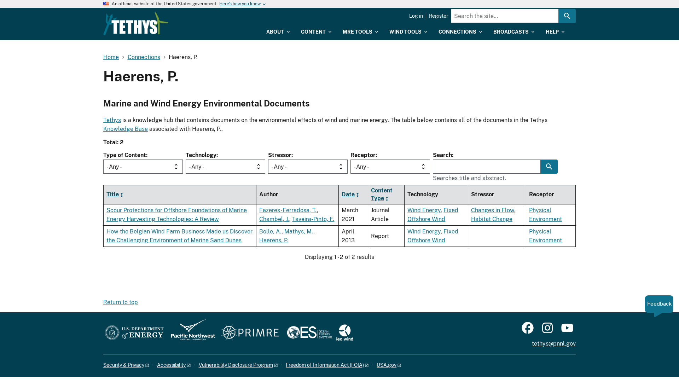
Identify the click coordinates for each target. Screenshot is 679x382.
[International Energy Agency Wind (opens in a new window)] (345, 333)
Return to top (120, 302)
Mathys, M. (298, 231)
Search (442, 155)
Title (112, 194)
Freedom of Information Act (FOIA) (325, 365)
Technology (201, 155)
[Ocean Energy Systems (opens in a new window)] (310, 333)
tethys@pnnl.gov (554, 343)
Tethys (112, 120)
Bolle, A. (270, 231)
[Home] (135, 24)
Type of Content (124, 155)
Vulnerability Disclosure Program (236, 365)
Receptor (363, 155)
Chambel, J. (274, 219)
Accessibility (171, 365)
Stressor (279, 155)
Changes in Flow (492, 210)
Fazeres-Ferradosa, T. (288, 210)
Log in (416, 15)
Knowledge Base (125, 129)
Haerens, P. (273, 240)
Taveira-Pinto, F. (313, 219)
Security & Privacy (123, 365)
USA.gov (386, 365)
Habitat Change (491, 219)
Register (438, 15)
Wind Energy (424, 210)
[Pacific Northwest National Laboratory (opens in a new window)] (190, 333)
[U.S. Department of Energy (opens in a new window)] (134, 333)
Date (348, 194)
